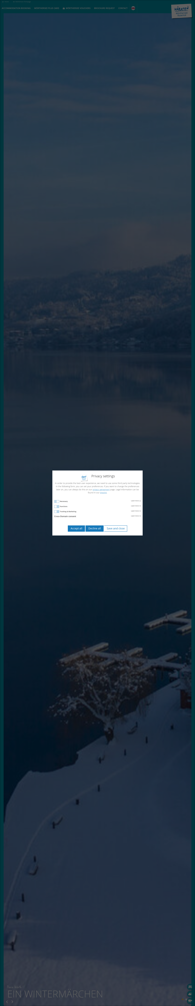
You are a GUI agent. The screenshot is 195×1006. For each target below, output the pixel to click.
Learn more (135, 501)
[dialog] (97, 503)
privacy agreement (101, 489)
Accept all (76, 528)
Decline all (94, 528)
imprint (103, 492)
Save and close (116, 528)
